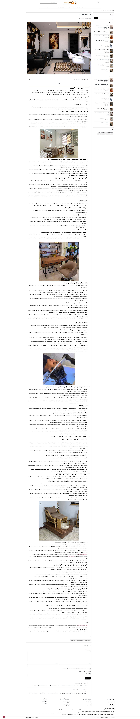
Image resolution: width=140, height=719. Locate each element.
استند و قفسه (112, 705)
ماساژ (99, 132)
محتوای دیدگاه (88, 649)
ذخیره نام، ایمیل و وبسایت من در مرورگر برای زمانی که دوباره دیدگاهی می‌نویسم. (75, 668)
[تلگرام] (45, 704)
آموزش (111, 10)
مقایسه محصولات (66, 701)
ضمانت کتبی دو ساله (65, 702)
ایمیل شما (56, 663)
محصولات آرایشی (110, 134)
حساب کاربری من (89, 701)
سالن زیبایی (103, 132)
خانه (113, 10)
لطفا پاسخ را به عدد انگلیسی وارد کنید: (84, 671)
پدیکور (98, 134)
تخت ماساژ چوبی (111, 701)
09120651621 (45, 700)
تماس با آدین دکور (66, 705)
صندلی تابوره (112, 704)
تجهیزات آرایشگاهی (109, 132)
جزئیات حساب (89, 705)
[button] (29, 79)
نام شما (89, 663)
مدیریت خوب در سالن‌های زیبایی (82, 625)
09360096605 (45, 701)
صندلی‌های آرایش (71, 556)
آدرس (91, 704)
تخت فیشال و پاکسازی (110, 702)
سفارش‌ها (90, 702)
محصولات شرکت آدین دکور (82, 554)
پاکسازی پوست (103, 134)
